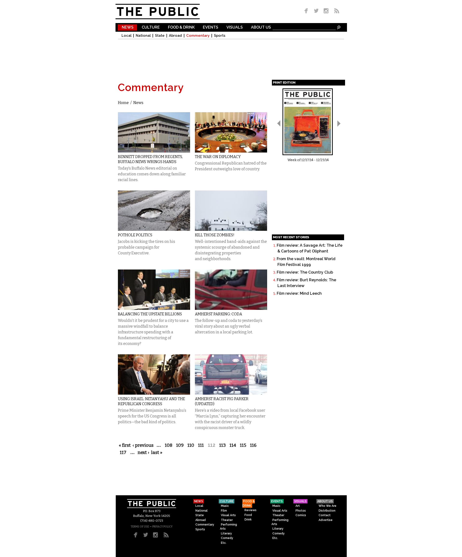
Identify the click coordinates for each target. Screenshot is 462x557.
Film (224, 510)
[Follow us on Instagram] (326, 11)
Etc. (223, 543)
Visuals (234, 27)
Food (248, 515)
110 (190, 445)
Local (126, 35)
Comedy (227, 538)
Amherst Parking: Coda (218, 314)
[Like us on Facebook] (307, 11)
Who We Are (327, 506)
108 (168, 445)
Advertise (326, 520)
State (160, 35)
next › (143, 452)
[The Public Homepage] (163, 11)
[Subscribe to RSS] (335, 11)
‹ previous (143, 445)
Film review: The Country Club (305, 272)
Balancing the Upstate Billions (150, 314)
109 (180, 445)
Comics (300, 515)
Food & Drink (181, 27)
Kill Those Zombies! (214, 235)
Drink (248, 519)
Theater (227, 520)
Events (210, 27)
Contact (325, 515)
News (128, 27)
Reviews (250, 510)
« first (125, 445)
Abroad (175, 35)
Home (123, 102)
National (143, 35)
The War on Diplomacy (218, 156)
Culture (151, 27)
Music (225, 506)
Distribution (327, 510)
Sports (219, 35)
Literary (226, 533)
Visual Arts (228, 515)
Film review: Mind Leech (299, 293)
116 (253, 445)
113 (222, 445)
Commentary (198, 35)
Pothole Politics (135, 235)
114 (233, 445)
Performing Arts (228, 526)
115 (243, 445)
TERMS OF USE (140, 526)
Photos (300, 510)
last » (156, 452)
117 (123, 452)
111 (201, 445)
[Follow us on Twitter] (316, 11)
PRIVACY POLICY (162, 526)
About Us (261, 27)
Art (297, 506)
